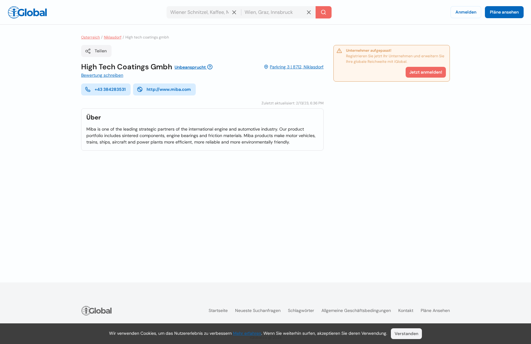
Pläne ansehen (504, 12)
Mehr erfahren (247, 333)
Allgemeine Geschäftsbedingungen (356, 310)
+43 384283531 (110, 89)
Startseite (218, 310)
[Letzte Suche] (324, 12)
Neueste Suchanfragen (258, 310)
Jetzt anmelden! (425, 72)
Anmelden (465, 12)
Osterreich (90, 37)
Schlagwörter (301, 310)
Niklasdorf (112, 37)
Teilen (101, 51)
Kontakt (405, 310)
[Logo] (27, 12)
